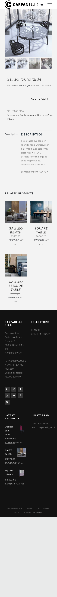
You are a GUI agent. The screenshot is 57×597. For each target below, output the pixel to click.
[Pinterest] (20, 395)
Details (18, 214)
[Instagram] (13, 389)
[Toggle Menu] (49, 4)
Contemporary (28, 115)
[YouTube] (13, 395)
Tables (10, 119)
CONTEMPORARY (41, 334)
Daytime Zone (45, 115)
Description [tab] (11, 134)
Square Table (41, 230)
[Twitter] (7, 395)
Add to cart (39, 98)
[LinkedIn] (7, 389)
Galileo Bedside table (16, 285)
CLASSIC (35, 330)
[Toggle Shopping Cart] (41, 4)
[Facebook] (20, 389)
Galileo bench (16, 230)
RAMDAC (39, 512)
